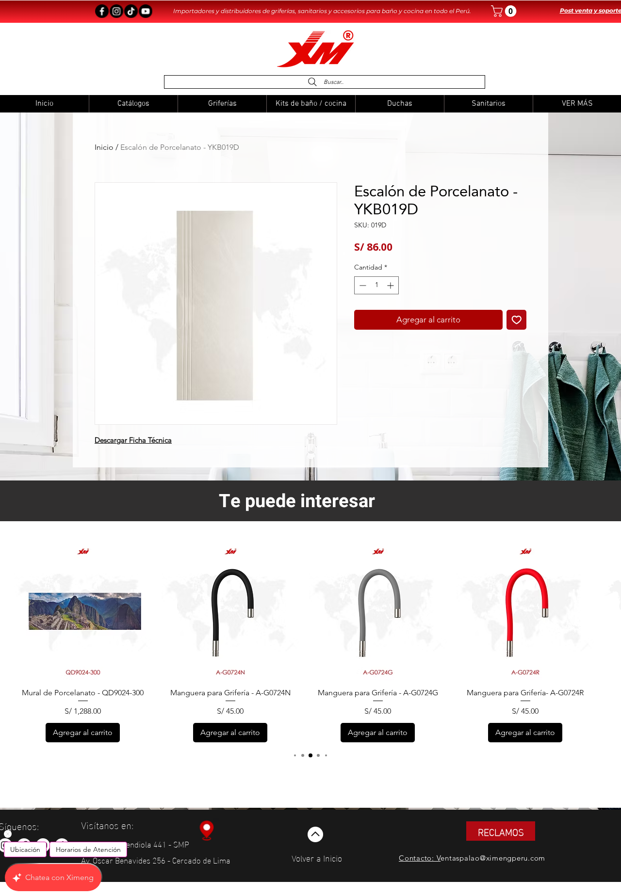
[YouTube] (145, 11)
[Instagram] (116, 11)
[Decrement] (362, 285)
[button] (505, 11)
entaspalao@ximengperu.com (493, 858)
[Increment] (391, 285)
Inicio (104, 147)
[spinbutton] (376, 285)
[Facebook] (102, 11)
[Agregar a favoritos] (517, 320)
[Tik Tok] (131, 11)
